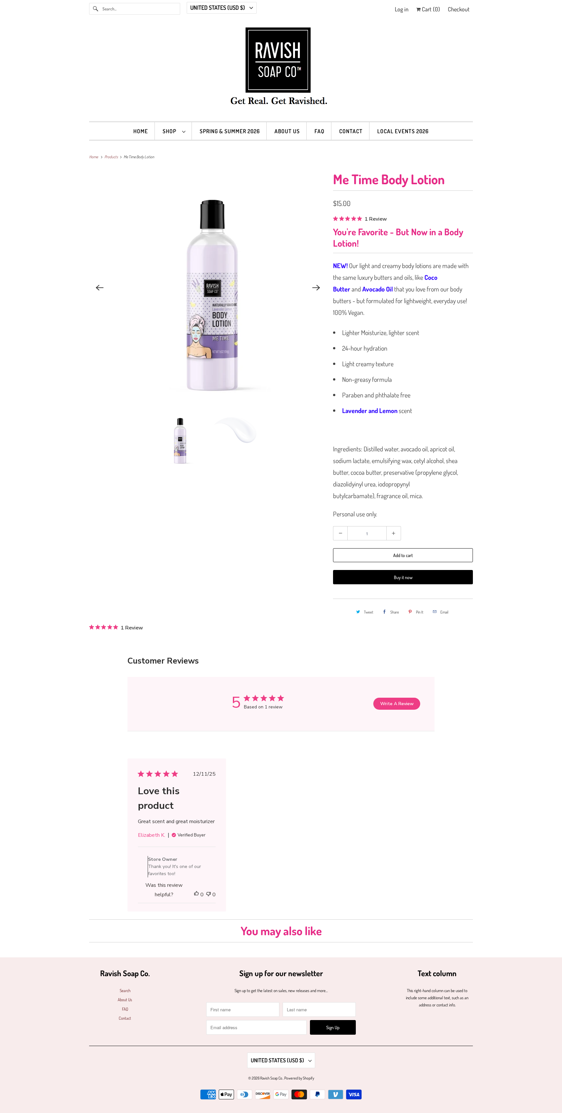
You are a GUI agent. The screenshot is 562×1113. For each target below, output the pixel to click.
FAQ (319, 131)
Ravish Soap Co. (271, 1078)
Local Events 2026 (403, 131)
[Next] (316, 287)
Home (140, 131)
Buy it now (403, 577)
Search (125, 990)
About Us (287, 131)
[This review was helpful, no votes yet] (196, 894)
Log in (401, 9)
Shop (171, 131)
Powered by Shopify (299, 1078)
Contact (351, 131)
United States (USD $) (218, 7)
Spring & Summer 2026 (230, 131)
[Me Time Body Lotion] (208, 288)
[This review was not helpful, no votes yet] (208, 894)
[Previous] (99, 287)
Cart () (430, 9)
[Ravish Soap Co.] (281, 71)
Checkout (459, 9)
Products (111, 156)
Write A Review (397, 704)
